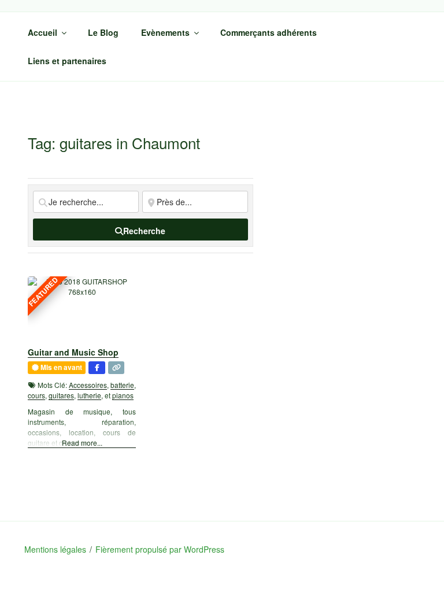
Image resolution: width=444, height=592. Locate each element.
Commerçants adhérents (268, 32)
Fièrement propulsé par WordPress (159, 549)
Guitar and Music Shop (73, 352)
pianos (123, 395)
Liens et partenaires (67, 60)
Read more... (82, 442)
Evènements (165, 32)
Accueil (42, 32)
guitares (61, 395)
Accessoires (88, 385)
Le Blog (103, 32)
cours (36, 395)
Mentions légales (55, 549)
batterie (122, 385)
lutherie (89, 395)
